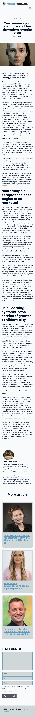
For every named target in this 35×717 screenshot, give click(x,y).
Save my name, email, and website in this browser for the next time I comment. (17, 689)
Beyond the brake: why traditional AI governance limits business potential (17, 631)
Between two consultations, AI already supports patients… (16, 586)
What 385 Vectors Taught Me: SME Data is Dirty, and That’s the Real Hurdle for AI (17, 539)
